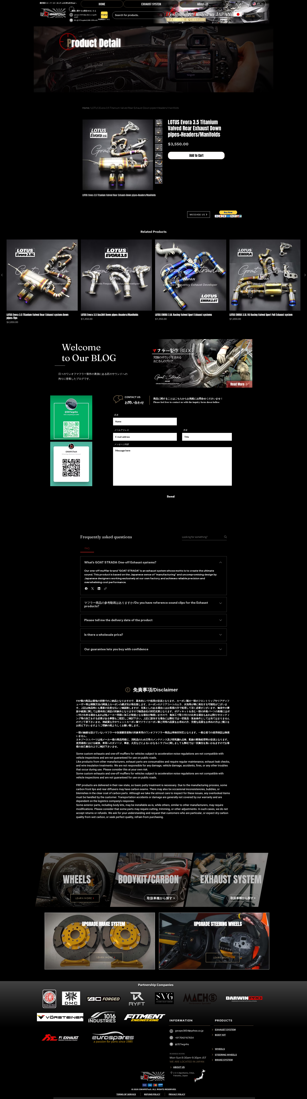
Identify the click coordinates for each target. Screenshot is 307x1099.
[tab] (87, 548)
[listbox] (254, 16)
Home (85, 107)
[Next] (212, 1030)
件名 (185, 430)
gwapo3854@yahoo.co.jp (84, 15)
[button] (254, 16)
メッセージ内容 (121, 444)
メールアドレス (121, 430)
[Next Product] (305, 275)
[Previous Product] (2, 275)
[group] (153, 281)
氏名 (116, 415)
